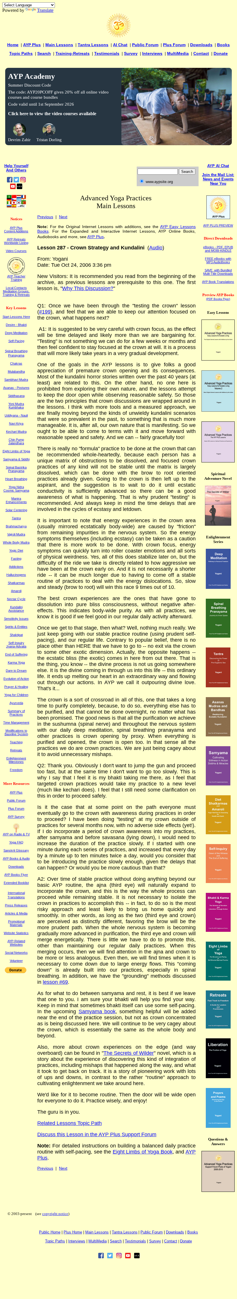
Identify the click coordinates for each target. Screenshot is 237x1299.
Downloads (201, 44)
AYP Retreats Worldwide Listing (16, 241)
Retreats (16, 750)
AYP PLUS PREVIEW (218, 225)
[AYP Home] (118, 36)
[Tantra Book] (218, 685)
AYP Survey (16, 816)
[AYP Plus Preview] (218, 218)
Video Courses (16, 251)
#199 (45, 312)
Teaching (16, 742)
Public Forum (145, 44)
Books (223, 44)
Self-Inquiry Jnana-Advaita (16, 644)
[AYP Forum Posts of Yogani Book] (218, 1190)
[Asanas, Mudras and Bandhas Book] (218, 734)
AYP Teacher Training (16, 278)
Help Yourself (16, 166)
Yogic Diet (16, 550)
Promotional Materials (16, 923)
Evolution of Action (16, 678)
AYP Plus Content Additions (16, 229)
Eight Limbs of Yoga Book (143, 1152)
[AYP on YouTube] (13, 187)
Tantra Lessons (93, 44)
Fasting (16, 558)
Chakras (16, 363)
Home (12, 44)
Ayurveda (16, 703)
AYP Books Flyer (16, 874)
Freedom (16, 770)
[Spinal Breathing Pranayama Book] (218, 636)
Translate (45, 10)
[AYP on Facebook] (9, 180)
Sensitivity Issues (16, 618)
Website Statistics (16, 933)
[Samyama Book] (218, 783)
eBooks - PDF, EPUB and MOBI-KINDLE (218, 248)
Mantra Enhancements (16, 500)
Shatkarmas (16, 583)
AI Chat (120, 44)
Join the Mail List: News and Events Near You (218, 179)
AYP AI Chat (218, 166)
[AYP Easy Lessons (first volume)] (218, 359)
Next (63, 216)
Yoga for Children (16, 695)
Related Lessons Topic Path (69, 1123)
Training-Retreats (72, 53)
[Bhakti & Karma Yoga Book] (218, 930)
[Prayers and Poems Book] (218, 1126)
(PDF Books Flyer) (218, 299)
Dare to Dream (16, 670)
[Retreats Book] (218, 1026)
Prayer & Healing (16, 686)
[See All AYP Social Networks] (19, 187)
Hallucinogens (16, 574)
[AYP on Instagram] (23, 180)
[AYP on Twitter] (16, 180)
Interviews (152, 53)
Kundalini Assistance (16, 608)
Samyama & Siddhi (16, 459)
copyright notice (55, 1214)
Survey (131, 53)
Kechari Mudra (16, 431)
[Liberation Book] (218, 1076)
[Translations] (16, 206)
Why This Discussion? (87, 288)
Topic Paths (21, 53)
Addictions (16, 566)
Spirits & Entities (16, 626)
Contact (201, 53)
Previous (45, 216)
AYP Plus (32, 44)
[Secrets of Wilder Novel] (218, 524)
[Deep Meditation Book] (218, 587)
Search (44, 53)
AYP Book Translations (218, 281)
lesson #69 (55, 982)
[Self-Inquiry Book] (218, 881)
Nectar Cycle (16, 599)
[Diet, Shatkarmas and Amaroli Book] (218, 832)
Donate (221, 53)
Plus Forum (174, 44)
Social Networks (16, 952)
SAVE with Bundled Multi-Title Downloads (218, 271)
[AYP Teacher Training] (16, 272)
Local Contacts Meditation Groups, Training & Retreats (16, 291)
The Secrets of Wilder (128, 1053)
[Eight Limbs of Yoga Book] (218, 979)
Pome (73, 1232)
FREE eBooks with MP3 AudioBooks (218, 260)
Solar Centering (16, 510)
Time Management (16, 722)
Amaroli (16, 591)
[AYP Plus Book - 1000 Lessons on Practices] (218, 460)
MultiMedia (178, 53)
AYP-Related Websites (16, 942)
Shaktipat (16, 635)
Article (16, 913)
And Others (16, 170)
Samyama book (97, 1011)
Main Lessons (59, 44)
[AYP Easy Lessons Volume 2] (218, 410)
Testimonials (106, 53)
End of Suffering (16, 654)
